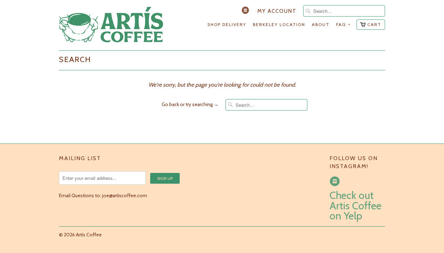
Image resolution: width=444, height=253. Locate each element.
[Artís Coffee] (111, 25)
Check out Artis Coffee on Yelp (356, 206)
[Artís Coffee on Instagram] (246, 11)
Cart (374, 24)
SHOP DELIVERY (226, 24)
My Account (277, 11)
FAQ (343, 24)
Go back (170, 104)
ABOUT (321, 24)
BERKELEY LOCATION (279, 24)
